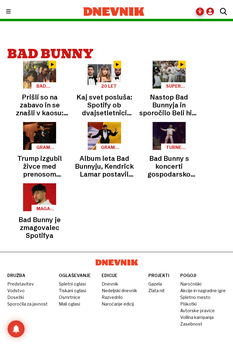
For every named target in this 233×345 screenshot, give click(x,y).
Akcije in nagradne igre (203, 290)
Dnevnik (110, 283)
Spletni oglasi (72, 283)
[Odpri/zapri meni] (14, 11)
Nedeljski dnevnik (119, 290)
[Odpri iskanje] (222, 11)
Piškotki (188, 303)
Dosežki (15, 297)
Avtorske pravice (197, 310)
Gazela (155, 283)
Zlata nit (156, 290)
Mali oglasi (69, 303)
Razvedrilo (112, 297)
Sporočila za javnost (27, 303)
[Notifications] (16, 328)
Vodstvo (16, 290)
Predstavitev (20, 283)
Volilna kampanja (197, 317)
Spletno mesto (195, 297)
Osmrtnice (69, 297)
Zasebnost (191, 323)
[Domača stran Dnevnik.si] (114, 11)
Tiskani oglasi (72, 290)
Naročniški (190, 283)
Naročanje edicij (118, 303)
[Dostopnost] (200, 11)
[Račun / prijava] (211, 11)
